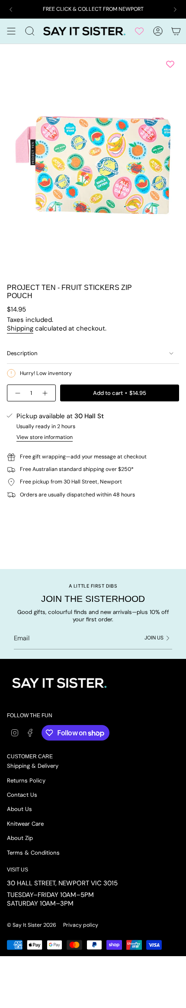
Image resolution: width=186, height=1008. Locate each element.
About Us (19, 809)
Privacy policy (80, 925)
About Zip (20, 838)
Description (22, 353)
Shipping (20, 328)
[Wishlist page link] (139, 31)
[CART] (176, 31)
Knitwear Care (25, 823)
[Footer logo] (59, 683)
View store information (44, 437)
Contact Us (22, 794)
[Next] (175, 9)
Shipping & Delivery (32, 766)
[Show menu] (11, 31)
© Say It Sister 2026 (31, 925)
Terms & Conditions (33, 852)
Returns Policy (26, 780)
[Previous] (11, 9)
